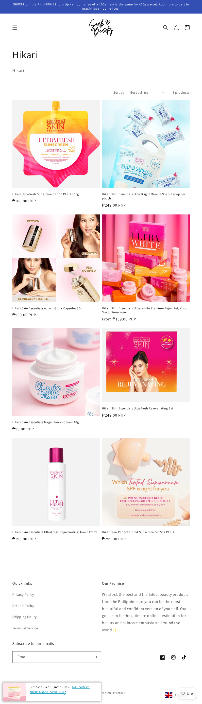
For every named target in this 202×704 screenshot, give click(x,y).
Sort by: (119, 92)
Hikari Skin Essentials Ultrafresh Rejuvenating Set (137, 408)
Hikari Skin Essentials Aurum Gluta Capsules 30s (47, 308)
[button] (14, 27)
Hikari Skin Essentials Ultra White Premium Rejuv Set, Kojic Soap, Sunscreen (144, 310)
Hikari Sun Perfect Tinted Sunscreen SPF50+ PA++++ (139, 532)
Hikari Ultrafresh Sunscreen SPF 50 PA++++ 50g (45, 194)
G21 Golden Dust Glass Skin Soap (60, 690)
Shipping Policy (24, 617)
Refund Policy (23, 605)
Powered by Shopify (113, 692)
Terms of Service (25, 628)
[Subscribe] (95, 657)
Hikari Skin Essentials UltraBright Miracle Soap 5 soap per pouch (143, 196)
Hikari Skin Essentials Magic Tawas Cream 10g (45, 422)
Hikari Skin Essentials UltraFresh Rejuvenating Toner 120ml (54, 532)
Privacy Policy (23, 594)
